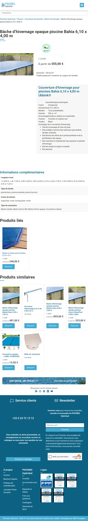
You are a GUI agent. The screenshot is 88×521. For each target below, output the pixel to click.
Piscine (20, 19)
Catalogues (27, 502)
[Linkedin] (48, 391)
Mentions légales (10, 479)
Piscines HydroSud (7, 19)
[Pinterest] (44, 391)
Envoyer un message (23, 459)
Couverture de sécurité (34, 19)
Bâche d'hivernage (51, 19)
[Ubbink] (46, 45)
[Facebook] (36, 391)
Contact (6, 475)
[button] (82, 5)
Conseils (25, 478)
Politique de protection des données (65, 449)
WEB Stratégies (79, 518)
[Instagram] (40, 391)
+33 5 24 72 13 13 (23, 418)
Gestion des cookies (51, 518)
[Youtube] (52, 391)
